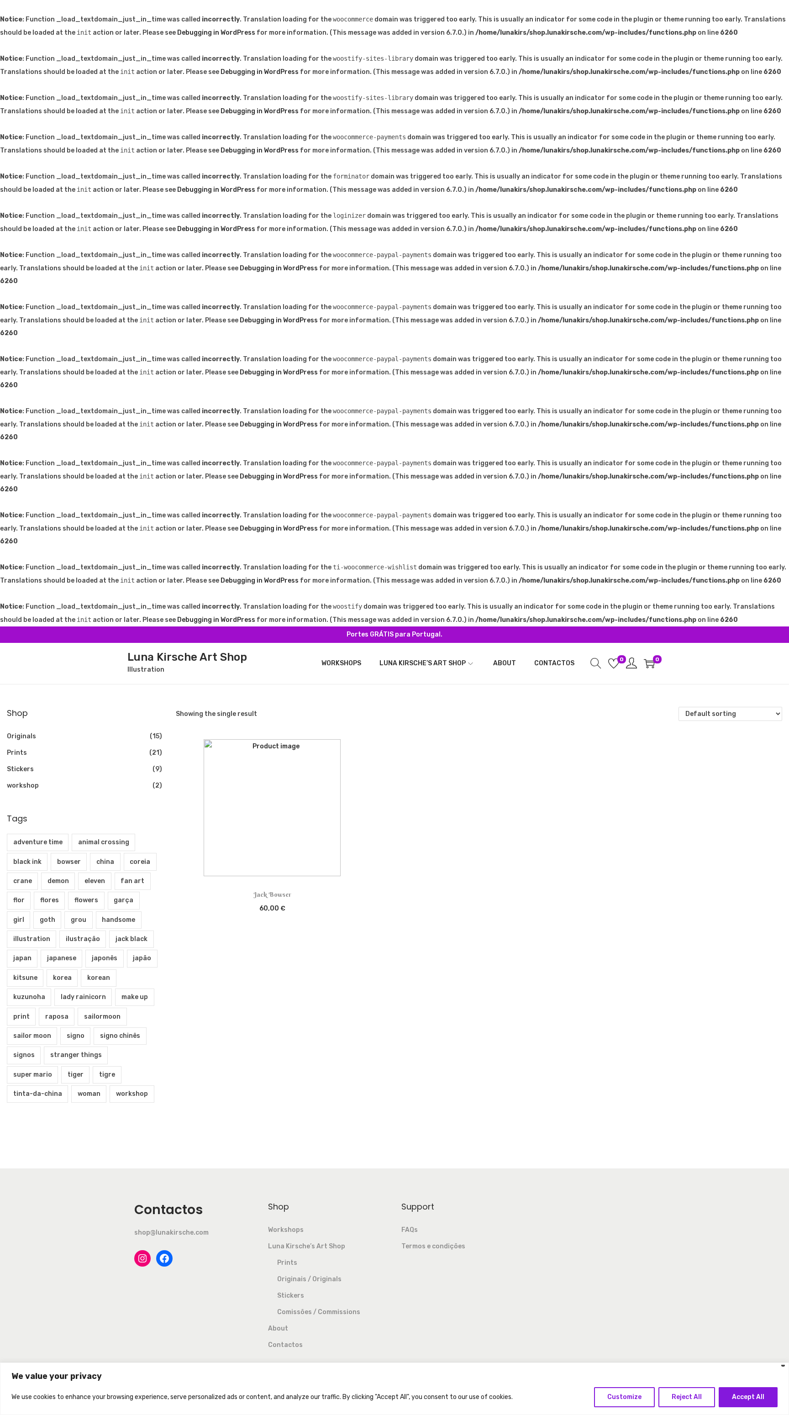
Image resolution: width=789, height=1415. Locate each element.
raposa (56, 1016)
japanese (61, 958)
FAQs (409, 1230)
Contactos (285, 1345)
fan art (132, 881)
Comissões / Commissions (318, 1312)
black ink (27, 862)
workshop (23, 785)
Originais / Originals (309, 1279)
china (105, 862)
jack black (131, 939)
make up (134, 997)
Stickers (20, 769)
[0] (613, 663)
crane (22, 881)
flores (49, 900)
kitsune (25, 978)
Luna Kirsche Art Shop (187, 657)
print (21, 1016)
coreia (140, 862)
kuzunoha (29, 997)
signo (75, 1036)
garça (123, 900)
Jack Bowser (272, 894)
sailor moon (32, 1036)
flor (19, 900)
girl (18, 920)
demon (58, 881)
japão (142, 958)
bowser (69, 862)
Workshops (286, 1230)
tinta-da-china (37, 1094)
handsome (118, 920)
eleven (94, 881)
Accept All (748, 1397)
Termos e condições (433, 1246)
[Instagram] (142, 1258)
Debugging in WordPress (216, 33)
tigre (107, 1074)
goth (47, 920)
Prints (17, 753)
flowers (86, 900)
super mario (32, 1074)
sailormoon (102, 1016)
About (278, 1328)
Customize (624, 1397)
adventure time (38, 842)
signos (24, 1055)
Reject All (687, 1397)
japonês (104, 958)
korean (98, 978)
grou (78, 920)
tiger (76, 1074)
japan (22, 958)
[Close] (783, 1367)
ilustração (83, 939)
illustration (31, 939)
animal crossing (103, 842)
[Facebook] (164, 1258)
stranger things (76, 1055)
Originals (21, 736)
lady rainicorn (83, 997)
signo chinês (120, 1036)
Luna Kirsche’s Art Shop (306, 1246)
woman (89, 1094)
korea (62, 978)
